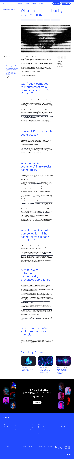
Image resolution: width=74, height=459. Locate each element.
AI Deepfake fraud (41, 424)
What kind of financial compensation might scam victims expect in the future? (12, 69)
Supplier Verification (65, 3)
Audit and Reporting (7, 430)
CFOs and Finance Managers (18, 425)
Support (58, 0)
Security (51, 428)
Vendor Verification (30, 427)
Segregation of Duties (8, 428)
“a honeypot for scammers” (39, 196)
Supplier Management (8, 424)
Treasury (17, 429)
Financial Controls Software (30, 430)
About (62, 424)
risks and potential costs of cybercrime (32, 318)
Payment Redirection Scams (42, 433)
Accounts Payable (18, 427)
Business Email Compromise (41, 427)
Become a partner (64, 432)
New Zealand (68, 0)
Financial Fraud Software (31, 432)
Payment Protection (7, 426)
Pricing (5, 432)
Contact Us (63, 426)
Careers (62, 428)
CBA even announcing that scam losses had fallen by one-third (37, 309)
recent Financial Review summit (34, 183)
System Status (25, 454)
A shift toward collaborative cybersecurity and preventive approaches (11, 73)
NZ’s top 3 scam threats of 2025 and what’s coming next (45, 371)
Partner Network (52, 430)
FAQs (62, 430)
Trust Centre (52, 426)
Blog (9, 9)
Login (62, 0)
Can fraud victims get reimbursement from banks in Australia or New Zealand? (11, 60)
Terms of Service (19, 454)
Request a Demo (56, 3)
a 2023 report (25, 101)
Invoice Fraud (40, 435)
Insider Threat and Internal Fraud (41, 430)
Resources (5, 9)
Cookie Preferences (64, 439)
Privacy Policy (12, 454)
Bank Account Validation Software (31, 425)
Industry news (13, 9)
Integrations (52, 424)
